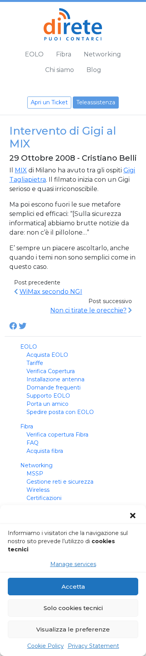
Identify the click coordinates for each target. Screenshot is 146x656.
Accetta (73, 586)
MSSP (34, 473)
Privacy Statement (93, 645)
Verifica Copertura (50, 371)
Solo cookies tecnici (73, 608)
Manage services (73, 564)
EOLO (34, 54)
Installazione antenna (55, 379)
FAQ (32, 442)
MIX (21, 170)
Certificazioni (44, 498)
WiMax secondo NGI (50, 291)
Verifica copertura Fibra (57, 434)
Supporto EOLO (48, 395)
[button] (133, 515)
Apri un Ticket (49, 102)
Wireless (37, 489)
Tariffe (34, 363)
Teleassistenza (95, 102)
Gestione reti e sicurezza (59, 481)
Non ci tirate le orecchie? (88, 310)
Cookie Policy (45, 645)
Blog (93, 70)
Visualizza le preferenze (73, 629)
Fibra (63, 54)
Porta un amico (47, 403)
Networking (102, 54)
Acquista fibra (44, 450)
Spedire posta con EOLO (60, 412)
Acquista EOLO (47, 354)
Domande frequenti (53, 387)
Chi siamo (59, 70)
